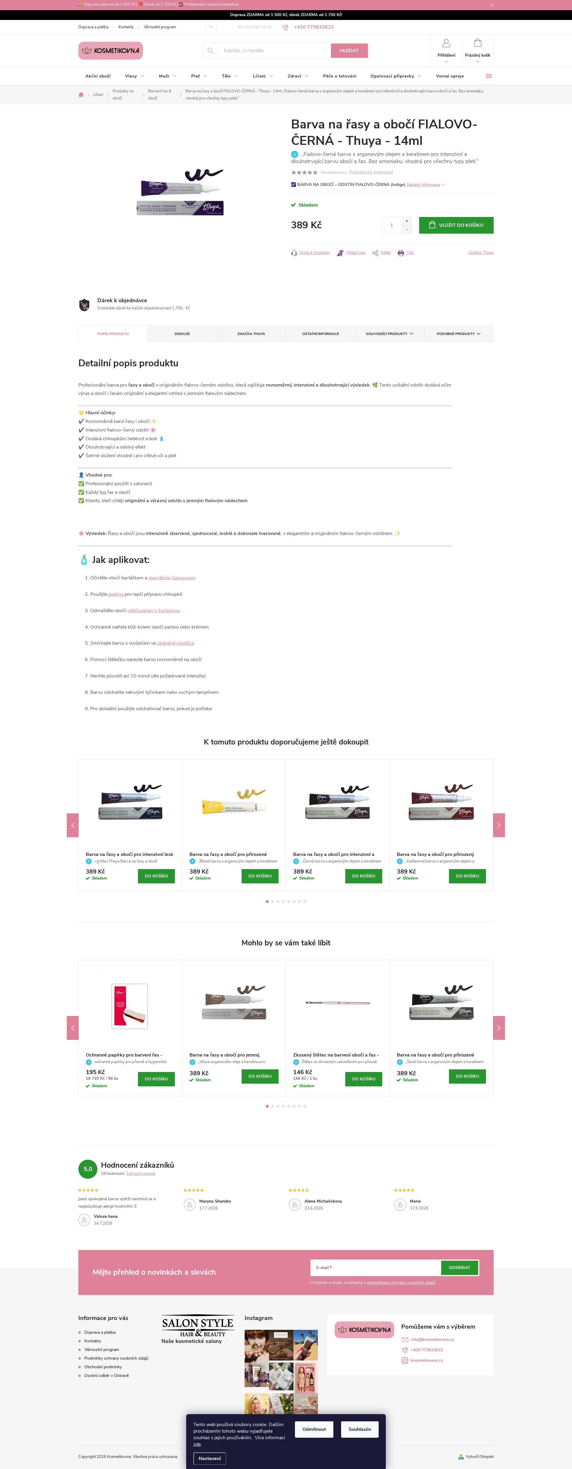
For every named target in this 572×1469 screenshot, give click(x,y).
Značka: (481, 252)
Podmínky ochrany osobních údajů (116, 1358)
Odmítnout (314, 1429)
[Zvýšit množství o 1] (407, 221)
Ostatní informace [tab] (320, 333)
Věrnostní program (160, 27)
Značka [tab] (251, 333)
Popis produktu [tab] (113, 333)
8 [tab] (304, 901)
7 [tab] (299, 901)
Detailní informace (423, 184)
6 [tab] (294, 901)
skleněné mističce (175, 643)
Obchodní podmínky (103, 1367)
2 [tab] (272, 901)
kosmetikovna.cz (427, 1360)
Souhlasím (360, 1429)
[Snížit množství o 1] (407, 229)
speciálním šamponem (172, 578)
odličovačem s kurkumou (153, 610)
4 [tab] (283, 901)
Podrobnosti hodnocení (371, 172)
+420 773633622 (427, 1350)
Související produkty (386, 333)
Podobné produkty (456, 333)
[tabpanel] (130, 825)
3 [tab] (277, 901)
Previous (73, 825)
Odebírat (459, 1268)
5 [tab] (288, 901)
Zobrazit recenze (141, 1173)
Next (499, 825)
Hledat (349, 50)
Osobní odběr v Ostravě (106, 1375)
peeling (116, 594)
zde (197, 1444)
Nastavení (210, 1458)
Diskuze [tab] (182, 333)
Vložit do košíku (461, 225)
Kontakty (126, 27)
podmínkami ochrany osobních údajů (401, 1282)
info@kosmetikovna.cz (432, 1339)
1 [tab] (267, 901)
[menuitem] (98, 76)
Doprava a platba (93, 27)
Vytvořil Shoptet (480, 1456)
